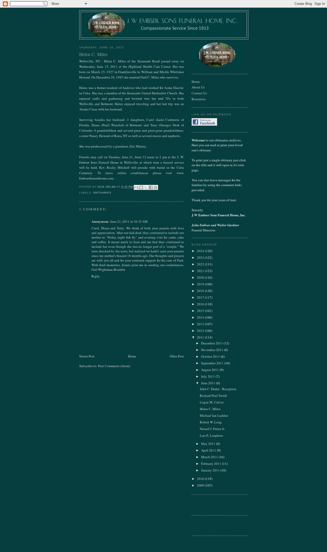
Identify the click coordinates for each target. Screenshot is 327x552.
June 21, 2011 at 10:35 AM (129, 221)
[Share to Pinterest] (155, 187)
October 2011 (211, 356)
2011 (201, 337)
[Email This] (136, 187)
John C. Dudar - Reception (218, 389)
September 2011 (212, 363)
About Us (198, 87)
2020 (201, 277)
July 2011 (208, 376)
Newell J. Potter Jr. (212, 428)
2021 (201, 270)
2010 (201, 478)
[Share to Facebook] (150, 187)
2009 (201, 485)
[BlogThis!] (141, 187)
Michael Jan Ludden (214, 415)
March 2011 (210, 457)
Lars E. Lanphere (211, 435)
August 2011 (210, 369)
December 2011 (212, 343)
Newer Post (87, 356)
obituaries (102, 192)
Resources (199, 99)
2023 (201, 257)
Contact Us (199, 93)
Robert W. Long (211, 422)
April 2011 (209, 450)
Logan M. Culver (212, 402)
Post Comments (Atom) (114, 366)
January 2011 (210, 470)
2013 (201, 324)
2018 (201, 290)
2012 (201, 330)
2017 (201, 297)
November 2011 (212, 349)
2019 (201, 284)
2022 (201, 264)
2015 (201, 310)
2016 (201, 304)
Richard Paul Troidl (213, 395)
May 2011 (208, 443)
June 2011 (208, 383)
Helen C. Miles (210, 409)
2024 (201, 251)
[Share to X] (145, 187)
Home (132, 356)
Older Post (177, 356)
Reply (95, 276)
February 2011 (211, 463)
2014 (201, 317)
